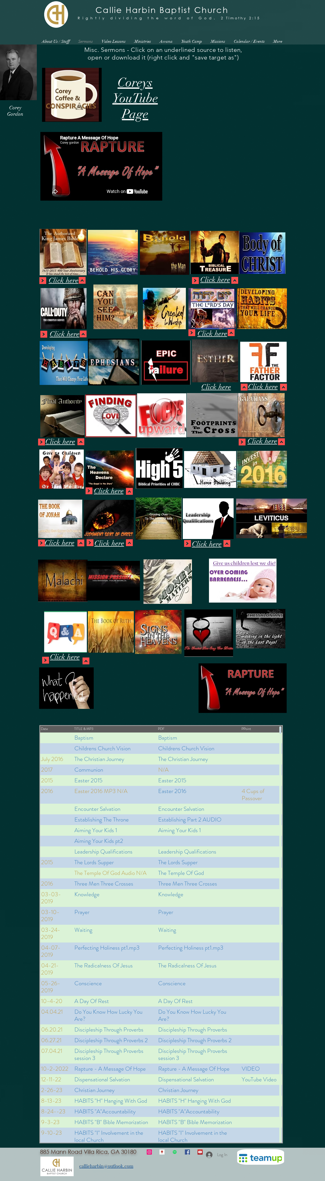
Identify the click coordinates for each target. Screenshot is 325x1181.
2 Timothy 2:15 (241, 18)
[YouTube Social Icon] (200, 1152)
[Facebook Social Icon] (187, 1152)
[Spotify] (174, 1152)
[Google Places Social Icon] (162, 1152)
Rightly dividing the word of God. (147, 18)
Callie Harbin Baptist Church (162, 9)
